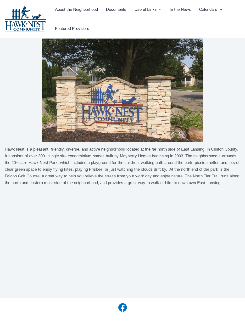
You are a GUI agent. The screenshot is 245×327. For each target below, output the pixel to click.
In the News (180, 9)
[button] (159, 9)
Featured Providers (72, 28)
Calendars (208, 9)
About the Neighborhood (76, 9)
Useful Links (145, 9)
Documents (116, 9)
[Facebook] (122, 307)
